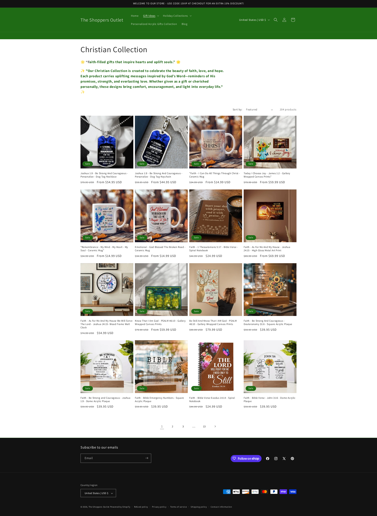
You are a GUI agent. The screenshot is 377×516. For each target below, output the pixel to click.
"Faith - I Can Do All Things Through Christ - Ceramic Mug (214, 175)
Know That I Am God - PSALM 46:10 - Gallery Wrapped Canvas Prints (160, 322)
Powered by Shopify (120, 507)
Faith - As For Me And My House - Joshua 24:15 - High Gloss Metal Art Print (267, 249)
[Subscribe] (146, 458)
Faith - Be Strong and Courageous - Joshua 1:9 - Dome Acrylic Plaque (106, 399)
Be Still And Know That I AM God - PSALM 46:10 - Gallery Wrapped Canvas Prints (213, 322)
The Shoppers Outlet (99, 507)
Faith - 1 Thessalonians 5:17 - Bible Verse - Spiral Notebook (213, 249)
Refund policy (141, 506)
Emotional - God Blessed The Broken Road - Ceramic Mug (160, 249)
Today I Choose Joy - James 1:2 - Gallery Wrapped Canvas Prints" (267, 175)
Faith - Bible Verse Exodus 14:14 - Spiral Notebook (212, 399)
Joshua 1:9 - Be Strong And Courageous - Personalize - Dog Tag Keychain (158, 175)
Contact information (221, 506)
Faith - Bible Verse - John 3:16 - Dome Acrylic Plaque (270, 399)
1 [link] (162, 426)
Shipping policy (199, 506)
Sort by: (237, 109)
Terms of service (178, 506)
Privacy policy (159, 506)
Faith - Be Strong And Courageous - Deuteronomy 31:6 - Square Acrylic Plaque (268, 322)
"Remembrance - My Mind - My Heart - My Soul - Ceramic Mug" (104, 249)
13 (204, 426)
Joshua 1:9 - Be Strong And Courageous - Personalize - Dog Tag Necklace (104, 175)
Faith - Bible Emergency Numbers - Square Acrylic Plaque (159, 399)
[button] (151, 16)
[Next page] (215, 426)
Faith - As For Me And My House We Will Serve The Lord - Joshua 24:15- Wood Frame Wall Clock (106, 324)
